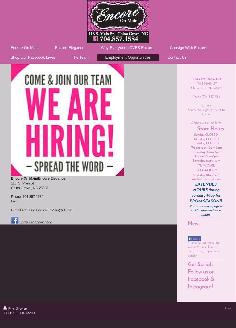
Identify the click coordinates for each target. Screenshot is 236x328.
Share (196, 238)
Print (11, 309)
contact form (213, 123)
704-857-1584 (33, 197)
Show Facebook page (35, 222)
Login (228, 308)
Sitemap (21, 309)
